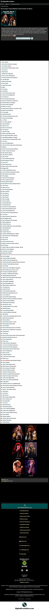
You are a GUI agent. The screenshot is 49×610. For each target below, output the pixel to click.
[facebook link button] (22, 571)
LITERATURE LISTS (25, 549)
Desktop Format (5, 6)
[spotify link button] (27, 571)
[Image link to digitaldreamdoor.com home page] (7, 1)
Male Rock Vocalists (24, 518)
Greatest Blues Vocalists (24, 524)
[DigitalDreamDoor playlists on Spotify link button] (24, 567)
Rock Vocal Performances (25, 521)
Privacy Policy (21, 598)
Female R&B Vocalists (24, 510)
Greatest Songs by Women (25, 530)
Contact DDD (28, 598)
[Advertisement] (24, 50)
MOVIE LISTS (23, 541)
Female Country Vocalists (25, 516)
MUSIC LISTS (23, 537)
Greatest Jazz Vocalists (24, 527)
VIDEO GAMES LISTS (25, 545)
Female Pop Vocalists (24, 513)
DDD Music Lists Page (24, 582)
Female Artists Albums (24, 532)
